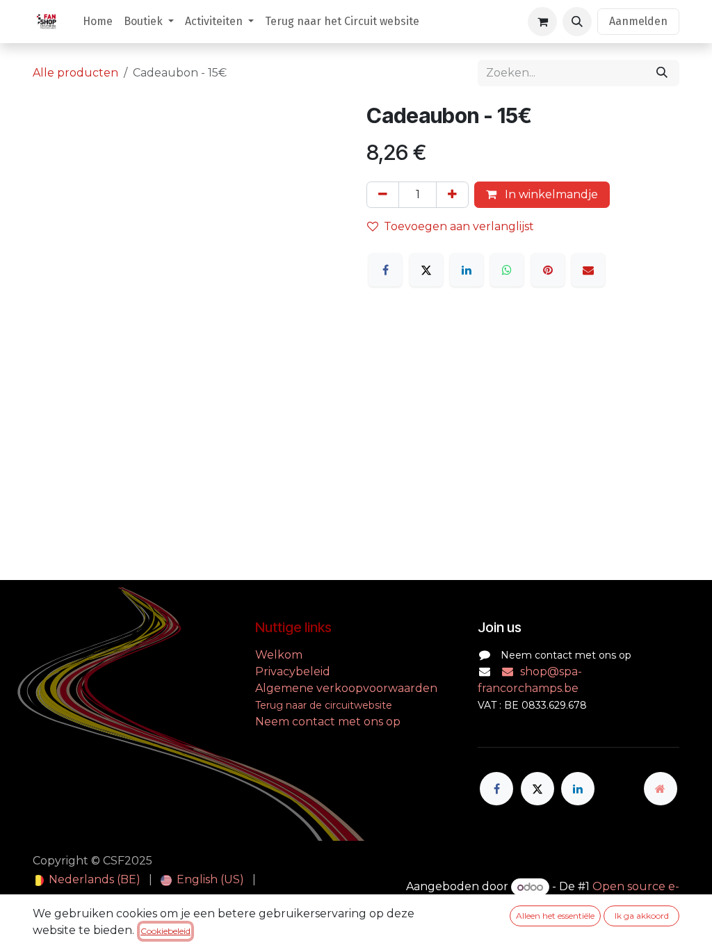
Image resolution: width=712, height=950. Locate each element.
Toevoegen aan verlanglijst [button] (459, 226)
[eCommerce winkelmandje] (542, 21)
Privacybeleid (292, 671)
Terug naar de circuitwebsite (323, 705)
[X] (426, 270)
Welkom (280, 654)
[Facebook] (385, 270)
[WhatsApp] (507, 270)
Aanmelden (638, 21)
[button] (577, 21)
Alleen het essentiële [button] (555, 915)
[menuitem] (97, 21)
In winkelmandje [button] (550, 194)
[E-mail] (588, 270)
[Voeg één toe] (452, 195)
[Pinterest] (548, 270)
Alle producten (75, 72)
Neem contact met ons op (327, 721)
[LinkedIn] (466, 270)
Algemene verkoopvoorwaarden (346, 688)
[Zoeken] (662, 73)
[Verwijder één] (382, 195)
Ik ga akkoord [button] (642, 915)
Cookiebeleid (165, 931)
